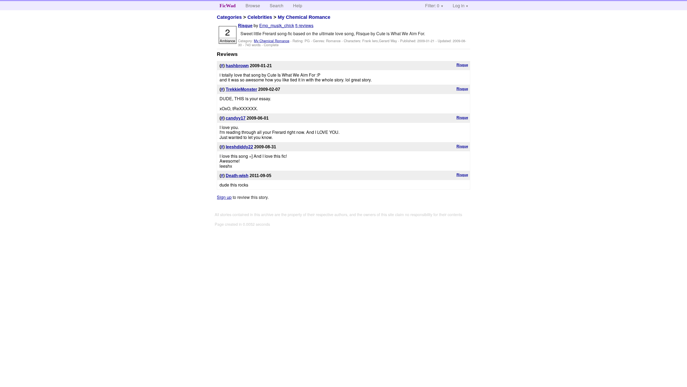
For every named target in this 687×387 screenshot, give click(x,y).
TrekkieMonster (241, 89)
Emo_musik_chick (276, 25)
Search (276, 5)
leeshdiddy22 (239, 147)
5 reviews (304, 25)
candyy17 (236, 118)
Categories (229, 17)
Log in (459, 5)
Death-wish (237, 175)
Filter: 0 (432, 5)
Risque (245, 25)
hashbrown (237, 65)
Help (297, 5)
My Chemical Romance (304, 17)
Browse (253, 5)
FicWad (228, 5)
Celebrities (259, 17)
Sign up (224, 197)
